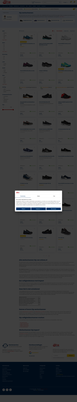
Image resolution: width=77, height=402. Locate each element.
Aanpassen (38, 208)
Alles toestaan (53, 208)
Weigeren (23, 208)
